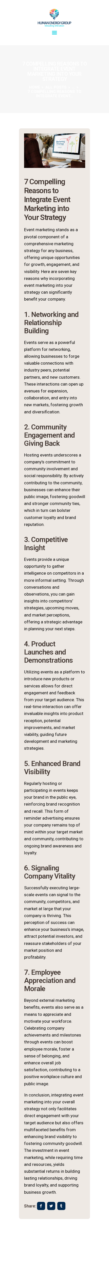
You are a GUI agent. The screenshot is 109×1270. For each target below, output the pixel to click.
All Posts (56, 87)
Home (34, 87)
